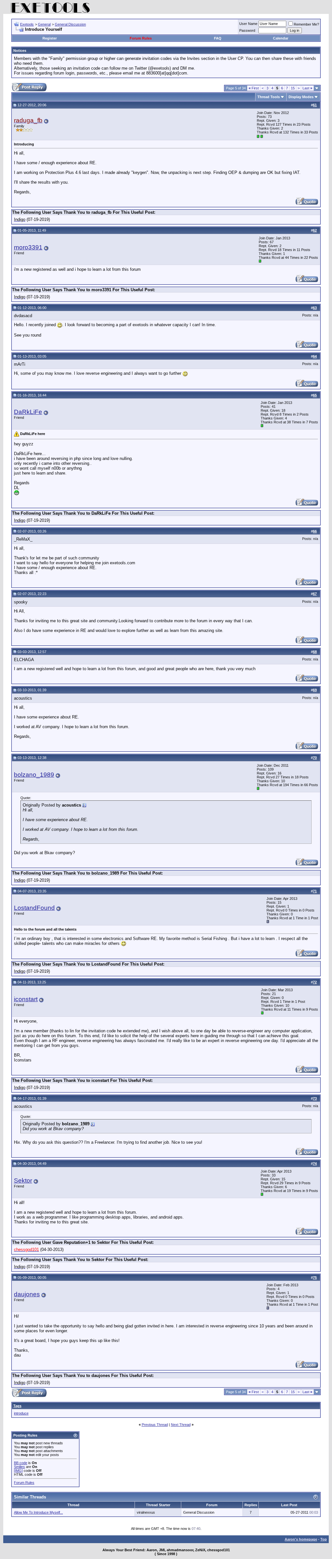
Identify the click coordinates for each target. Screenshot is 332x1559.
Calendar (280, 38)
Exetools (27, 24)
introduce (21, 1413)
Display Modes (301, 97)
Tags (17, 1406)
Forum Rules (141, 38)
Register (49, 38)
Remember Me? (306, 24)
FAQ (217, 38)
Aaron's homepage (301, 1539)
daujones (27, 1294)
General (44, 24)
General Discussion (70, 24)
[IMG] (18, 1471)
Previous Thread (155, 1425)
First (254, 88)
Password (247, 30)
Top (323, 1539)
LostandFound (34, 907)
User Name (248, 24)
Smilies (19, 1467)
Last (307, 88)
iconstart (26, 999)
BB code (20, 1463)
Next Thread (181, 1425)
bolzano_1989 (34, 774)
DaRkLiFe (28, 411)
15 (293, 88)
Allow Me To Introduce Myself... (38, 1512)
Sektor (23, 1180)
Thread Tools (268, 97)
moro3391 (28, 247)
